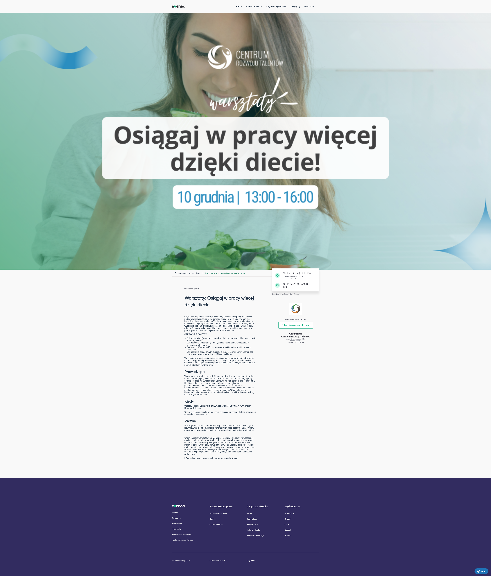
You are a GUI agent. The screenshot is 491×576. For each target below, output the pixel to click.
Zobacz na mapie (289, 278)
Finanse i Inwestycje (255, 535)
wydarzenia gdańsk (191, 289)
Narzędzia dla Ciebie (218, 513)
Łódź (287, 524)
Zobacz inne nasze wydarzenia (295, 325)
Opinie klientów (215, 524)
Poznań (288, 535)
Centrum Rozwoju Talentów (295, 336)
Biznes (249, 513)
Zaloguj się (295, 6)
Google (296, 294)
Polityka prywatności (217, 560)
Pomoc (239, 6)
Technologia (252, 519)
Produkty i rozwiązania (220, 506)
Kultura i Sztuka (253, 530)
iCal (290, 294)
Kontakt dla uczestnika (181, 534)
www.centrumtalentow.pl (226, 458)
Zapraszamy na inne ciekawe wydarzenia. (225, 273)
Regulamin (251, 560)
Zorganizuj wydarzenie (276, 6)
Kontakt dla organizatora (182, 540)
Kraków (288, 519)
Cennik (212, 519)
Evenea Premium (254, 6)
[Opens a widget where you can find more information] (481, 571)
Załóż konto (309, 6)
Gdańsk (288, 530)
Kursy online (252, 524)
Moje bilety (176, 529)
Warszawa (289, 513)
